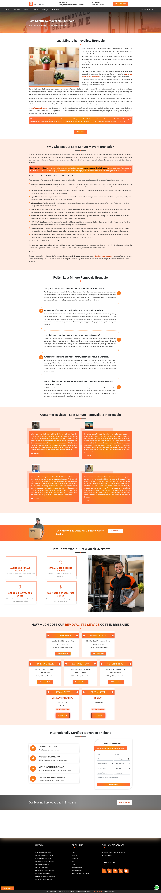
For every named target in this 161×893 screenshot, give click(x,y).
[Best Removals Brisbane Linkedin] (115, 871)
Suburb (36, 25)
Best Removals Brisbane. (103, 256)
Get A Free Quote (120, 4)
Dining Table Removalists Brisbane (45, 876)
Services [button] (27, 10)
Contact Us (55, 10)
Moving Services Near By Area (80, 873)
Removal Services (77, 867)
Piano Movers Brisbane (42, 864)
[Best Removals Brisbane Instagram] (109, 871)
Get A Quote (80, 132)
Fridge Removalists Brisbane (43, 879)
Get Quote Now (115, 531)
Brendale (43, 25)
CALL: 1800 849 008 (147, 10)
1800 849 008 (108, 855)
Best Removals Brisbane (39, 108)
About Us (17, 10)
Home (8, 10)
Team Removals (97, 891)
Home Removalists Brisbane (43, 852)
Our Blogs (45, 10)
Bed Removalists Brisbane (42, 873)
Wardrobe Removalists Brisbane (44, 870)
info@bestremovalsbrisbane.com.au (71, 5)
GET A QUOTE (113, 784)
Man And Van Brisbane (41, 867)
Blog (73, 861)
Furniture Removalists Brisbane (44, 855)
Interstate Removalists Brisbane (44, 861)
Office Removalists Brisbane (43, 858)
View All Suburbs (124, 802)
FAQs (36, 10)
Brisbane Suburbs (77, 870)
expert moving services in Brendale (95, 168)
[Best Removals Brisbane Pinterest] (120, 871)
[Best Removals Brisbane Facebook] (104, 871)
